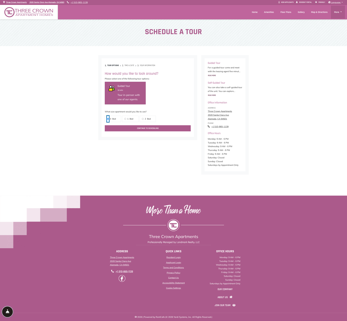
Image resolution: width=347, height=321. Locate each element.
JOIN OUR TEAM (227, 305)
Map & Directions (319, 12)
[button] (335, 2)
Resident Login (173, 257)
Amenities (269, 12)
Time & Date (129, 65)
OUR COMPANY (227, 289)
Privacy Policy (173, 272)
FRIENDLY (321, 2)
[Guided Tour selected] (125, 93)
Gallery (301, 12)
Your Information (147, 65)
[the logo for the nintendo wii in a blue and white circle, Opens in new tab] (122, 278)
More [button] (337, 12)
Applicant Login (173, 262)
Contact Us (173, 277)
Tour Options (113, 65)
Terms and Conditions (173, 267)
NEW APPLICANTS (288, 2)
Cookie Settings (173, 288)
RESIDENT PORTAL (306, 2)
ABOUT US (227, 297)
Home (255, 12)
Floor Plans (285, 12)
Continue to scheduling (148, 128)
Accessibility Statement (173, 282)
